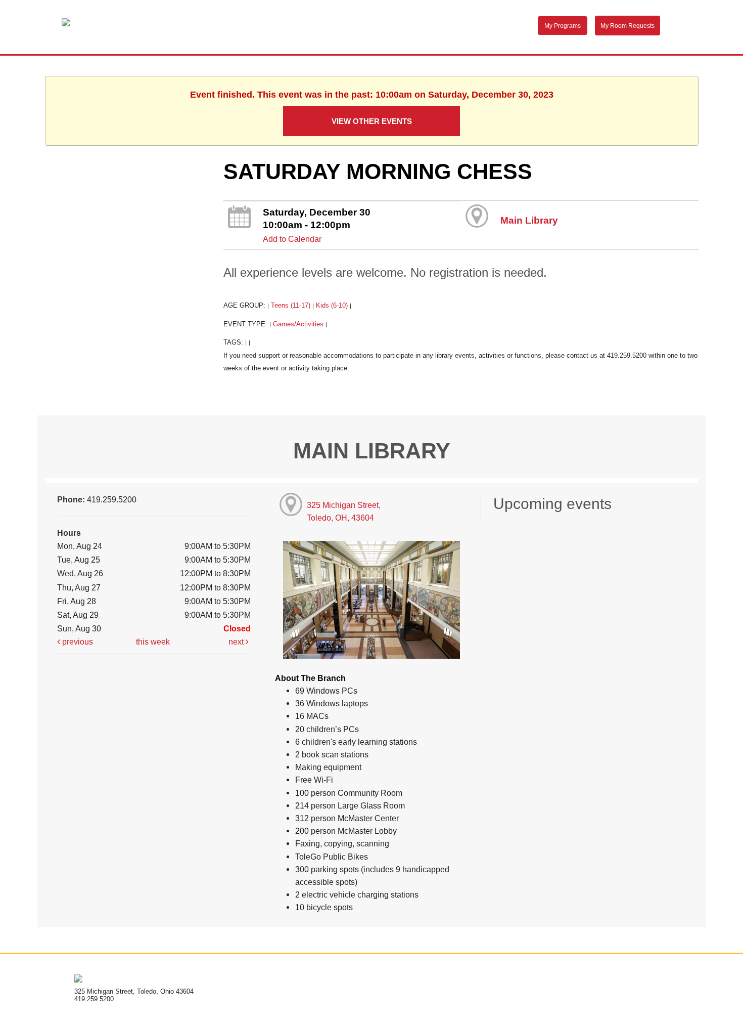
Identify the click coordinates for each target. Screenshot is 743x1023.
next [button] (237, 641)
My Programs (562, 25)
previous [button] (76, 641)
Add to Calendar (292, 238)
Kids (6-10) (332, 305)
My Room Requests (627, 25)
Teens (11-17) (290, 305)
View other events (372, 121)
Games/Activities (298, 324)
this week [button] (153, 641)
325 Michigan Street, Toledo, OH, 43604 (344, 511)
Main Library (529, 220)
